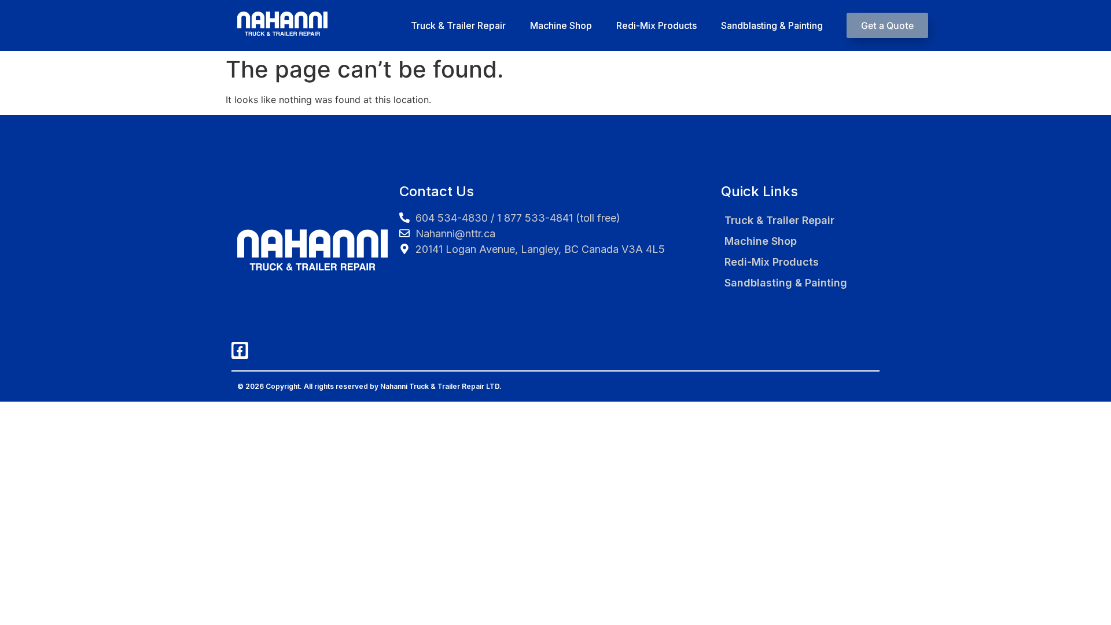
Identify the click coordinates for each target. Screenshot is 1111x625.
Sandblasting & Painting (772, 25)
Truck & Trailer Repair (458, 25)
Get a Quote (887, 25)
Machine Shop (561, 25)
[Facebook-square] (239, 350)
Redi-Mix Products (656, 25)
